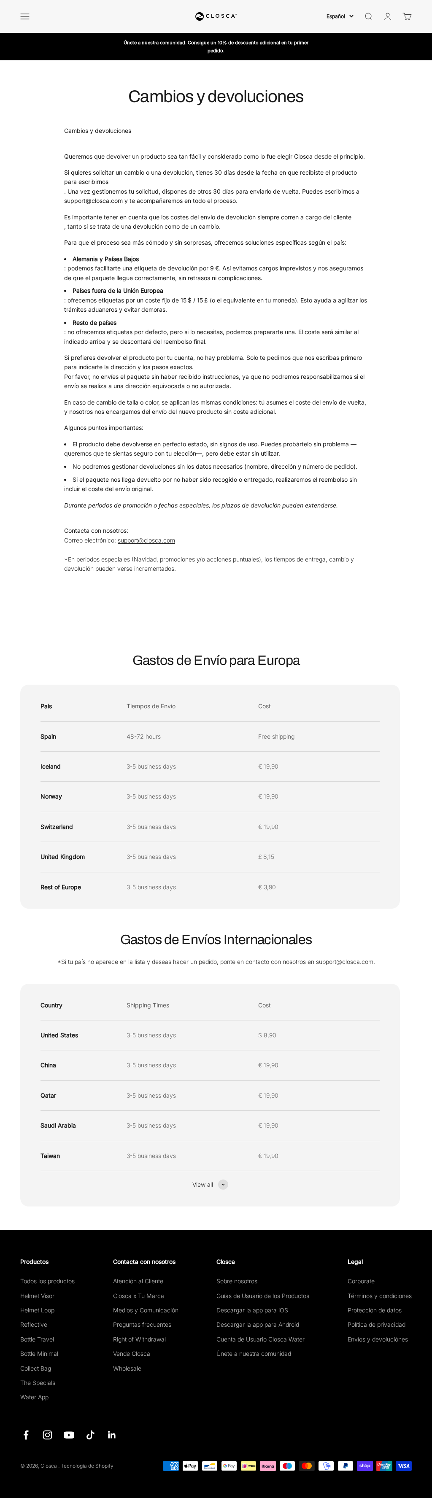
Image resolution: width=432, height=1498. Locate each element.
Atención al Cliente (138, 1281)
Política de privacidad (376, 1324)
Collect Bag (35, 1368)
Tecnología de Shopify (87, 1466)
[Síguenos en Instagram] (47, 1435)
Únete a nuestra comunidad (253, 1353)
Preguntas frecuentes (142, 1324)
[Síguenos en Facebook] (26, 1435)
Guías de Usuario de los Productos (262, 1295)
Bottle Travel (37, 1339)
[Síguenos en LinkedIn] (112, 1435)
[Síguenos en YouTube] (69, 1435)
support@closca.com (146, 540)
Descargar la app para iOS (252, 1310)
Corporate (361, 1281)
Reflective (33, 1324)
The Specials (37, 1382)
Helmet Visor (37, 1295)
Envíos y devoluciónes (378, 1339)
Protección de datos (375, 1310)
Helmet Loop (37, 1310)
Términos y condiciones (380, 1295)
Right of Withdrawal (139, 1339)
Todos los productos (47, 1281)
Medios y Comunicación (145, 1310)
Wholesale (127, 1368)
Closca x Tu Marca (138, 1295)
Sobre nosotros (236, 1281)
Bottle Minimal (39, 1353)
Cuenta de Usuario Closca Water (260, 1339)
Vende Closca (131, 1353)
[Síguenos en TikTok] (90, 1435)
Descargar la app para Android (257, 1324)
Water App (34, 1397)
